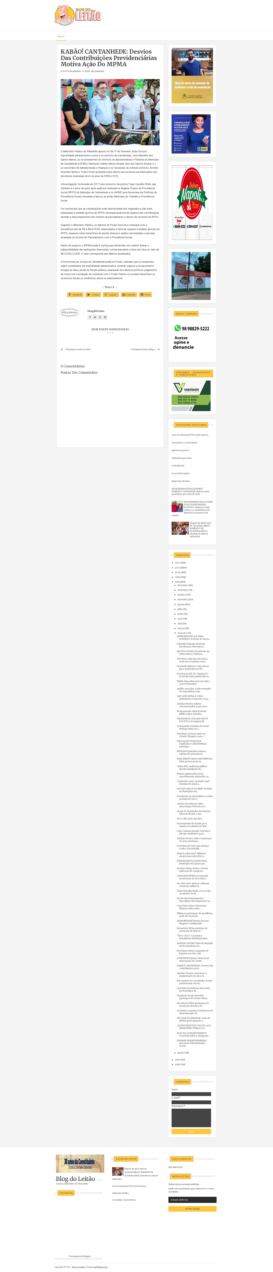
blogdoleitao (75, 71)
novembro (182, 590)
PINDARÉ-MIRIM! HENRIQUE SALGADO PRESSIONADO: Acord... (191, 1043)
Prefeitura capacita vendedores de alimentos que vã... (195, 1012)
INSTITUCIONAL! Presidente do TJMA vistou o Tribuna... (193, 652)
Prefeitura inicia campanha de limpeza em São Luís (193, 952)
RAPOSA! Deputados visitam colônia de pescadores (191, 752)
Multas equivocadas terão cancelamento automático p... (193, 775)
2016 (177, 1064)
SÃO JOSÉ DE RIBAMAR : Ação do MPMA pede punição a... (193, 1019)
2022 (177, 562)
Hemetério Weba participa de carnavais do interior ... (192, 929)
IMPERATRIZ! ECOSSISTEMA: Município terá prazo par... (192, 862)
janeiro (181, 1052)
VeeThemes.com (100, 1267)
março (180, 628)
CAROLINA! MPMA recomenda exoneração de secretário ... (192, 877)
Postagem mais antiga (143, 349)
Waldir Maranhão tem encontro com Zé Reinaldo (193, 682)
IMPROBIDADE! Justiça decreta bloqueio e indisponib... (193, 922)
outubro (181, 594)
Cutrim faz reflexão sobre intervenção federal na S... (191, 805)
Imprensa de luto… (181, 481)
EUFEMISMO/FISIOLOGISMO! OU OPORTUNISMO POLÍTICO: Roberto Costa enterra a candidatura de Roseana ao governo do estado (192, 509)
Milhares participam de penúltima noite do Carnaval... (195, 914)
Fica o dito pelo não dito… (190, 818)
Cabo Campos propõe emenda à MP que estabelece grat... (193, 832)
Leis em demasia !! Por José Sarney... (190, 435)
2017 (177, 1059)
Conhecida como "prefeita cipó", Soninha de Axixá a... (193, 782)
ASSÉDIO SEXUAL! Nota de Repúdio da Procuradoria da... (195, 944)
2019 (177, 577)
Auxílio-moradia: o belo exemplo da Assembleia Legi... (194, 690)
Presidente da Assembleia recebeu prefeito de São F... (195, 797)
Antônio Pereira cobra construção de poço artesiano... (194, 840)
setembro (182, 599)
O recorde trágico (181, 473)
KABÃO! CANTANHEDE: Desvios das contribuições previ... (195, 967)
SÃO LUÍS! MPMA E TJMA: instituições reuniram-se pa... (193, 697)
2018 (177, 582)
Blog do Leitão (75, 1178)
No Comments (97, 71)
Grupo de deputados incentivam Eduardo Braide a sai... (193, 812)
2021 (177, 567)
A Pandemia (178, 465)
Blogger (87, 1256)
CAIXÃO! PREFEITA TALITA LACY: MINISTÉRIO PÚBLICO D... (194, 1027)
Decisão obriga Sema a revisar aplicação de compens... (192, 869)
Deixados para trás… (182, 458)
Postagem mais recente (78, 349)
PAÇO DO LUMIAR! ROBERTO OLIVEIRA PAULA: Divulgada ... (193, 1034)
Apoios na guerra (180, 450)
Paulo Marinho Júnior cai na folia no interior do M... (194, 892)
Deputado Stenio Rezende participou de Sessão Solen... (193, 997)
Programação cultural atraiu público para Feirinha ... (191, 712)
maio (180, 618)
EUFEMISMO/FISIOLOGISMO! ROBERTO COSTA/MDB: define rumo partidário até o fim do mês (190, 491)
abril (179, 623)
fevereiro (182, 633)
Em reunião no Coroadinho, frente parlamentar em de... (194, 982)
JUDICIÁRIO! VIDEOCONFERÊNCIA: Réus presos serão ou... (194, 760)
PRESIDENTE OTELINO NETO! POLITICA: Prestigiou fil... (192, 720)
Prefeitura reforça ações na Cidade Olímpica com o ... (191, 735)
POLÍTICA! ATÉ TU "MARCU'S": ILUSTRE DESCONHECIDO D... (193, 675)
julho (179, 609)
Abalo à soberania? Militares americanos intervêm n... (191, 855)
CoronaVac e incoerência (184, 442)
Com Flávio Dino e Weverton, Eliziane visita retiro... (191, 907)
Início (61, 36)
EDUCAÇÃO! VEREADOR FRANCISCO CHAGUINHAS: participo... (192, 744)
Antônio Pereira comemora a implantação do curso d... (192, 974)
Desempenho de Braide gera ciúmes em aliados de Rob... (192, 825)
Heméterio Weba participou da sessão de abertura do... (193, 1004)
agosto (181, 604)
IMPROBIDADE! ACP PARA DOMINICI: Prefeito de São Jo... (193, 637)
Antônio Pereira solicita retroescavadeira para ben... (192, 705)
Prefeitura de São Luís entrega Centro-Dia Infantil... (193, 847)
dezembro (182, 585)
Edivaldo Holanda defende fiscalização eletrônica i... (191, 645)
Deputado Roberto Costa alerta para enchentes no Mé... (193, 667)
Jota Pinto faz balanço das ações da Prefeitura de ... (193, 989)
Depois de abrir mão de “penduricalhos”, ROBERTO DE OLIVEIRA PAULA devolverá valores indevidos (200, 530)
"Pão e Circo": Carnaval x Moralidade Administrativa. (192, 937)
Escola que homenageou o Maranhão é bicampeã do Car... (194, 899)
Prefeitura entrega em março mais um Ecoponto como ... (192, 660)
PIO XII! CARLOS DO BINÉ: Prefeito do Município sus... (194, 790)
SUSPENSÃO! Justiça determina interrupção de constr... (193, 959)
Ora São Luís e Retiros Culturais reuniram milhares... (193, 885)
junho (180, 614)
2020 (177, 572)
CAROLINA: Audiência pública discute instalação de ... (192, 767)
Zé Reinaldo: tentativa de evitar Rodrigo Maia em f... (193, 727)
